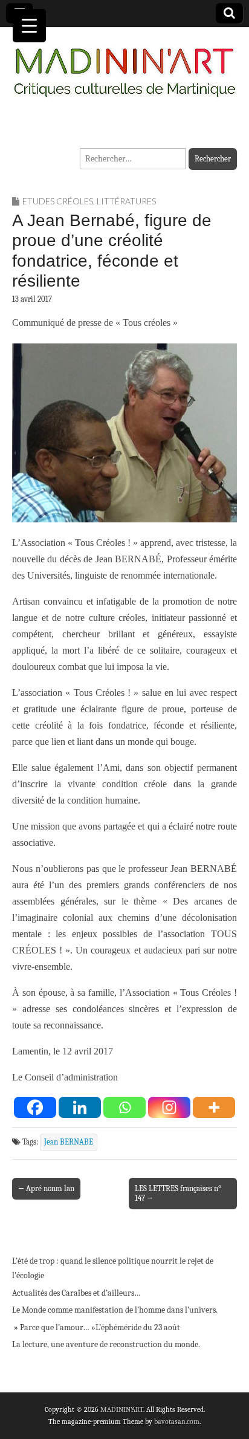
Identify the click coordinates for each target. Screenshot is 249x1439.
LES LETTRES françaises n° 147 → (178, 1193)
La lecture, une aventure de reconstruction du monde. (106, 1344)
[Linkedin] (80, 1107)
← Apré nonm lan (46, 1188)
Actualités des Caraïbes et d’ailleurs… (76, 1293)
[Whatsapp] (124, 1107)
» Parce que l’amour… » (53, 1327)
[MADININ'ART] (124, 65)
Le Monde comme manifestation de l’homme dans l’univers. (115, 1310)
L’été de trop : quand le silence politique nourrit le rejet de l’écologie (112, 1268)
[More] (214, 1107)
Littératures (126, 201)
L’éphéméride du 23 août (137, 1327)
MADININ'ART (121, 1409)
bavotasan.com (176, 1421)
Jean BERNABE (68, 1142)
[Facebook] (35, 1107)
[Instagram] (169, 1107)
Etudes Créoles (57, 201)
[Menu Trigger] (29, 25)
